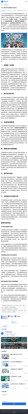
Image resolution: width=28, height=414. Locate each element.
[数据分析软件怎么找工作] (5, 356)
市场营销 (3, 13)
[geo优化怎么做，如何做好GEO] (5, 386)
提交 (14, 403)
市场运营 (11, 316)
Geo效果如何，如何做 (15, 376)
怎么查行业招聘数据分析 (16, 361)
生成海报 (5, 326)
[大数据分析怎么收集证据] (5, 371)
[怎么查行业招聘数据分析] (5, 363)
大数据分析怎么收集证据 (16, 369)
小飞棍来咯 (3, 10)
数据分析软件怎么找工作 (16, 354)
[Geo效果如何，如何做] (5, 378)
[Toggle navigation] (26, 1)
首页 (2, 4)
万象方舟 (23, 411)
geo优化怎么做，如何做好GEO (18, 384)
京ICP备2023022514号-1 (6, 411)
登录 (3, 401)
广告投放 (18, 316)
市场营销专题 (19, 10)
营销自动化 (5, 318)
